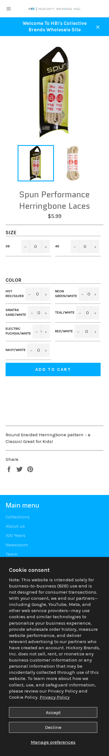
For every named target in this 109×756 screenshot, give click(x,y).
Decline (53, 727)
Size (11, 232)
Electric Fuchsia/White (18, 331)
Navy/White (16, 350)
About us (15, 526)
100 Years (15, 535)
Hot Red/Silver (15, 293)
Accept (53, 712)
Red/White (64, 331)
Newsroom (17, 545)
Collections (18, 517)
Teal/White (65, 312)
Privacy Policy (55, 697)
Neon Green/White (66, 293)
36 (8, 246)
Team (12, 554)
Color (13, 280)
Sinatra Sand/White (16, 312)
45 (57, 246)
